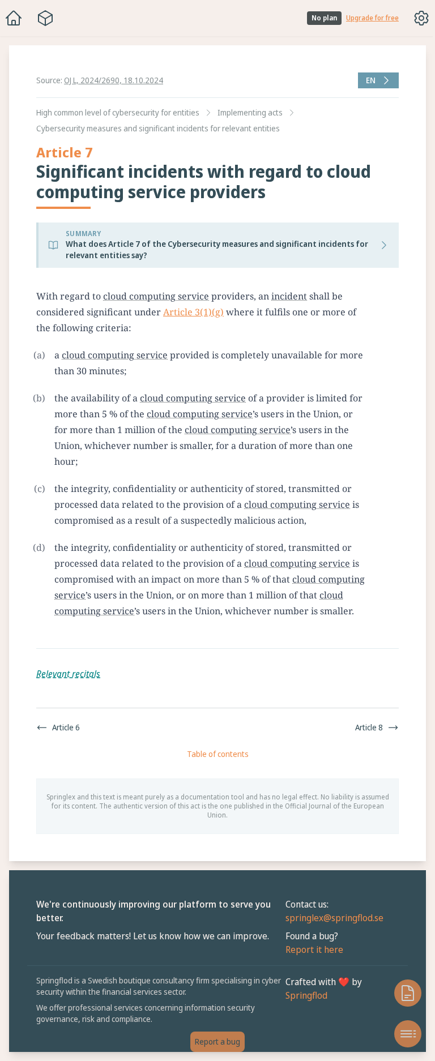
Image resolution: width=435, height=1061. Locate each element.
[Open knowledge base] (402, 993)
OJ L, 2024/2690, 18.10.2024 (113, 80)
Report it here (309, 949)
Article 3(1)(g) (193, 312)
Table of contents (215, 753)
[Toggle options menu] (421, 18)
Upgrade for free (372, 18)
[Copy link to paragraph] (378, 296)
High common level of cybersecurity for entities (117, 112)
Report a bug (214, 1041)
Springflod (301, 995)
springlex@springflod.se (329, 918)
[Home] (13, 18)
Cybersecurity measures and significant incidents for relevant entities (158, 128)
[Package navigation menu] (45, 18)
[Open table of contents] (402, 1033)
